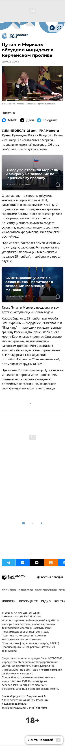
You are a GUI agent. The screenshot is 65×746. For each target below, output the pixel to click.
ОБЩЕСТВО (25, 590)
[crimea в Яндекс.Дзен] (37, 562)
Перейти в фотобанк (46, 103)
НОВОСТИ (9, 602)
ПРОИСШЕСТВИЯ (46, 590)
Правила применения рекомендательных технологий (28, 649)
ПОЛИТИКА (9, 590)
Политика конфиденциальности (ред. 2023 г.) (30, 643)
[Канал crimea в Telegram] (9, 562)
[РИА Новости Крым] (15, 36)
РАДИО (46, 602)
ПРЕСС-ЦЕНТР (28, 602)
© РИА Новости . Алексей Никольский (18, 103)
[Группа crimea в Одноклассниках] (51, 562)
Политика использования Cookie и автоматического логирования (24, 638)
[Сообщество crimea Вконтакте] (23, 562)
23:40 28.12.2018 (10, 61)
